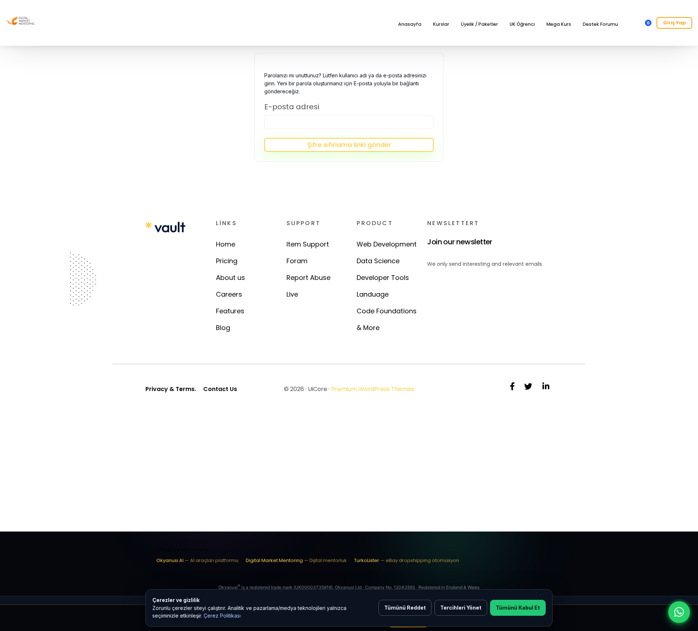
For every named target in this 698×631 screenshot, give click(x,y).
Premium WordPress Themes (372, 389)
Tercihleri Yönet (460, 607)
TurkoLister (406, 560)
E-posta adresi (291, 107)
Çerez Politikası (222, 615)
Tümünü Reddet (405, 607)
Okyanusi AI (197, 560)
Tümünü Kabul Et (518, 607)
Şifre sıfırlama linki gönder (349, 144)
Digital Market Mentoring (296, 560)
